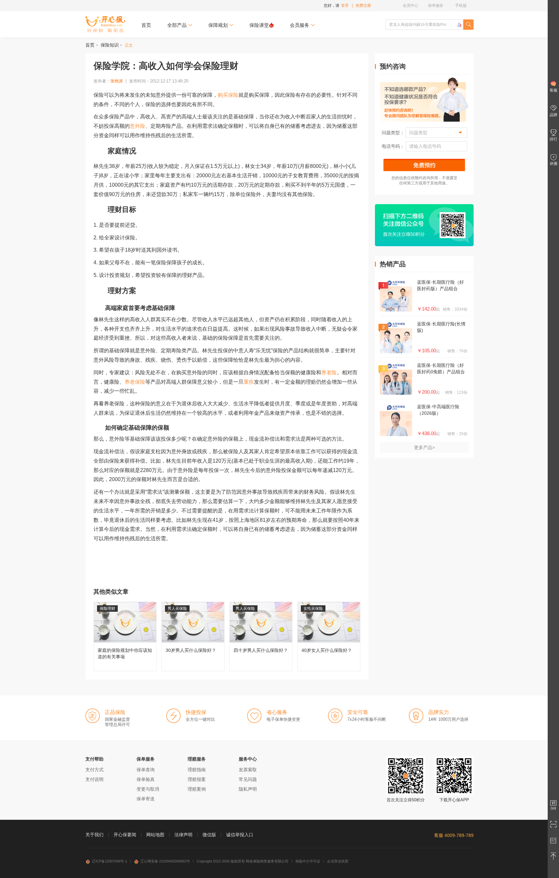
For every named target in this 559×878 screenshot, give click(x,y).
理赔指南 (197, 769)
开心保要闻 (125, 834)
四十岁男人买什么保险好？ (261, 636)
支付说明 (94, 779)
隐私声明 (248, 789)
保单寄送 (146, 798)
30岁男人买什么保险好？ (193, 636)
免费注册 (363, 5)
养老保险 (135, 382)
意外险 (137, 126)
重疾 (249, 382)
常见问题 (248, 779)
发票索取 (248, 769)
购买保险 (228, 95)
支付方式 (94, 769)
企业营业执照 (337, 861)
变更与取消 (148, 789)
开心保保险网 (105, 24)
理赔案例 (197, 789)
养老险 (329, 372)
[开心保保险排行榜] (459, 25)
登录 (345, 5)
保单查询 (146, 769)
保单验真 (146, 779)
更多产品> (424, 447)
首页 (146, 25)
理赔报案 (197, 779)
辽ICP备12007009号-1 (109, 861)
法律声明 (183, 834)
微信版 (209, 834)
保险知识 (110, 45)
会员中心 (410, 5)
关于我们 (94, 834)
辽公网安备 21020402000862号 (165, 861)
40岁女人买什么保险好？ (329, 636)
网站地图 (155, 834)
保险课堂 (259, 25)
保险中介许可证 (307, 861)
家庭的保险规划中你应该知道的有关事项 (125, 636)
